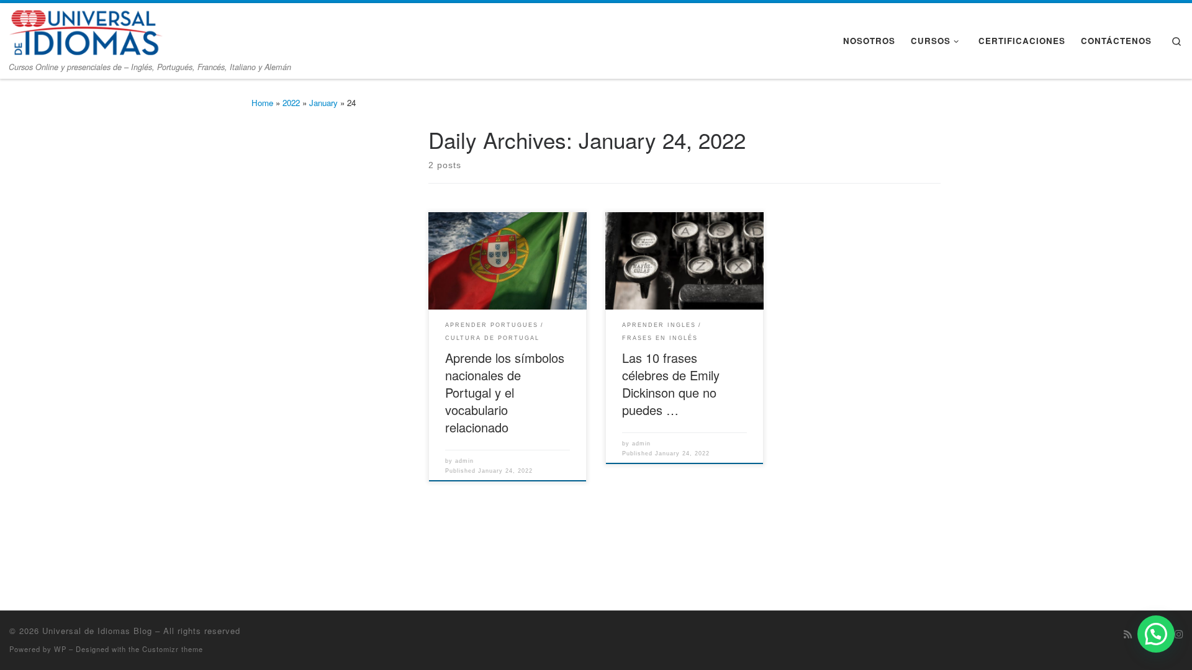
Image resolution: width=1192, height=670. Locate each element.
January (323, 103)
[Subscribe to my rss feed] (1128, 634)
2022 (291, 103)
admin (464, 461)
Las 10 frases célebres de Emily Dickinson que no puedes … (671, 384)
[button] (1156, 634)
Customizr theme (172, 649)
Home (262, 103)
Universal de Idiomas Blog (97, 630)
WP (60, 649)
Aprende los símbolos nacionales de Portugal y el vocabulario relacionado (504, 392)
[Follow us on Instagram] (1179, 634)
